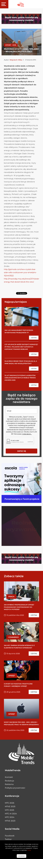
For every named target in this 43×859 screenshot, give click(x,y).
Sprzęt (11, 676)
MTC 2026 (9, 803)
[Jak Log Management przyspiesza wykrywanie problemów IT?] (21, 316)
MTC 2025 (9, 810)
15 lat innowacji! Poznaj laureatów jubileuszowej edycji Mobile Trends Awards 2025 (20, 378)
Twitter (8, 839)
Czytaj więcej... (27, 434)
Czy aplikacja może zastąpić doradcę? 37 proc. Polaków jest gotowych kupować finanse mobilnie (21, 347)
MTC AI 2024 (11, 813)
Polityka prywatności (15, 788)
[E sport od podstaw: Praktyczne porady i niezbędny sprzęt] (21, 670)
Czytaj (34, 338)
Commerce (13, 637)
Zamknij (21, 856)
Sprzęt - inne (10, 45)
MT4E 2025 (10, 806)
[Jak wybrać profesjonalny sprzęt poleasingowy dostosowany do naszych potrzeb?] (21, 591)
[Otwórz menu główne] (4, 4)
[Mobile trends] (20, 4)
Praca (11, 596)
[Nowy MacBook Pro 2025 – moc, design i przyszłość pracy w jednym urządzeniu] (21, 709)
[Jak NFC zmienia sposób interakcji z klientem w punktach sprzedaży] (21, 632)
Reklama (9, 784)
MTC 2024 (9, 817)
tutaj (29, 850)
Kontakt (9, 777)
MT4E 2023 (10, 821)
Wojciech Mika (16, 60)
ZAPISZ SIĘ (21, 451)
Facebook (9, 836)
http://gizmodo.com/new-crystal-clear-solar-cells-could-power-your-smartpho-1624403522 (20, 272)
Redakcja (9, 781)
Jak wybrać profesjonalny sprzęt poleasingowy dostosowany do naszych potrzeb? (19, 607)
